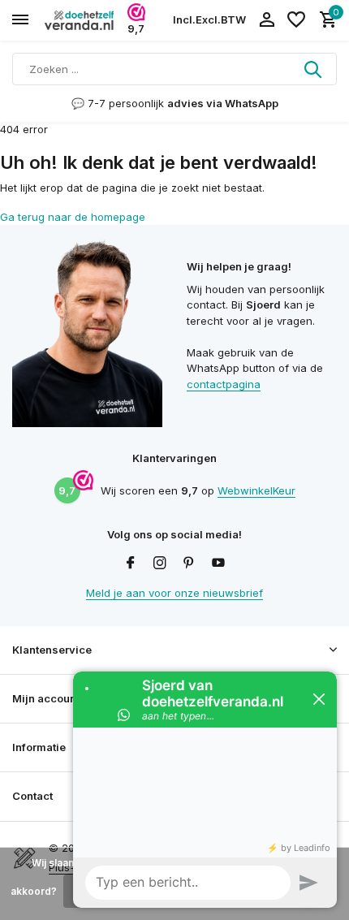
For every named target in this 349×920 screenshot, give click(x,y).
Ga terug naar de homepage (72, 216)
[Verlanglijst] (296, 20)
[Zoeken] (314, 69)
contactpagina (224, 384)
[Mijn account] (266, 20)
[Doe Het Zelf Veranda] (86, 20)
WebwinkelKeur (256, 490)
